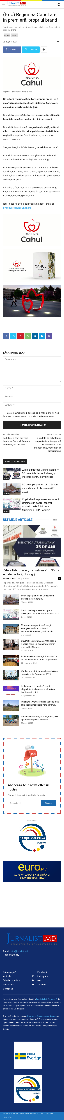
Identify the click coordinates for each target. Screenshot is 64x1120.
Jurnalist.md (9, 578)
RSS (39, 980)
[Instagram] (33, 977)
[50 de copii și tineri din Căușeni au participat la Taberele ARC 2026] (12, 489)
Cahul (15, 35)
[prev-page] (5, 731)
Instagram (42, 976)
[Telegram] (42, 336)
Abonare (48, 803)
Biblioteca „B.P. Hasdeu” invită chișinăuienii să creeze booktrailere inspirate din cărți (38, 689)
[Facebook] (6, 336)
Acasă (5, 27)
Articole (13, 27)
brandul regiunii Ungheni (17, 207)
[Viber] (49, 336)
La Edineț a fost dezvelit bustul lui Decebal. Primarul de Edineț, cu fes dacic (16, 441)
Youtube (41, 984)
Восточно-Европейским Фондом (42, 1016)
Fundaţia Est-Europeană (46, 999)
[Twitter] (13, 336)
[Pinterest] (20, 336)
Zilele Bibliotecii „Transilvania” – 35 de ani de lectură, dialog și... (31, 572)
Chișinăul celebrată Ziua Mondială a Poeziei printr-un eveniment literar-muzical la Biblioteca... (38, 644)
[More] (44, 49)
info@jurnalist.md (19, 951)
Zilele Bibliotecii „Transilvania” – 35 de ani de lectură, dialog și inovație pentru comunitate (40, 473)
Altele (21, 27)
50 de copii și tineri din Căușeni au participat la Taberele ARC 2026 (40, 488)
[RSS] (33, 981)
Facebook (42, 972)
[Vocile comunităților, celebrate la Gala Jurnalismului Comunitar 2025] (11, 675)
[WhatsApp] (28, 336)
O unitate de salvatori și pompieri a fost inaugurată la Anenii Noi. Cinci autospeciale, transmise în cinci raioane (47, 444)
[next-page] (10, 731)
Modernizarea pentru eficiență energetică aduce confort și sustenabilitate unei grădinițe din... (37, 628)
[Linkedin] (35, 336)
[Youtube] (33, 985)
